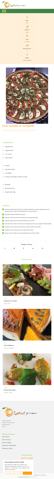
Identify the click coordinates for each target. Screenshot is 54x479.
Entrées (5, 298)
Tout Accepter (27, 473)
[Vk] (33, 248)
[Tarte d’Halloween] (27, 310)
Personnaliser (9, 473)
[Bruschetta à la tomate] (27, 265)
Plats (5, 343)
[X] (14, 248)
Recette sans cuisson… (10, 390)
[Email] (42, 248)
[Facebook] (5, 248)
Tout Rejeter (18, 473)
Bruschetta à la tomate (10, 301)
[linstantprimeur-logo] (19, 407)
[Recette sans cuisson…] (27, 354)
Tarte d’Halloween (9, 345)
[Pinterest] (23, 248)
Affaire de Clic (32, 477)
